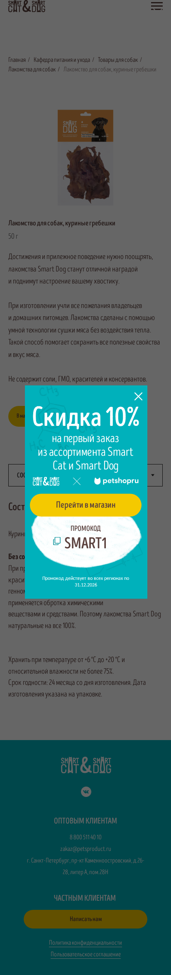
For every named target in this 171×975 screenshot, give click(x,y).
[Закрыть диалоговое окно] (158, 13)
